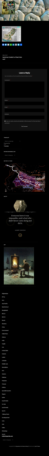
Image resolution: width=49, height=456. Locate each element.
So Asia (4, 404)
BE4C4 (3, 317)
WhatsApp (4, 431)
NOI (3, 370)
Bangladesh (5, 310)
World (3, 434)
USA (3, 424)
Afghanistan (5, 293)
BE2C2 (3, 313)
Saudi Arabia (5, 400)
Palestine (4, 380)
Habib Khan (5, 333)
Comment (7, 80)
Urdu (3, 421)
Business (4, 323)
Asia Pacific (5, 303)
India (3, 340)
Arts (3, 300)
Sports (3, 410)
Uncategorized (5, 417)
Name (6, 100)
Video (3, 427)
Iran (3, 347)
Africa (3, 297)
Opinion (4, 374)
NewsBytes (5, 367)
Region (4, 394)
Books (3, 320)
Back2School (5, 307)
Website (7, 114)
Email (6, 107)
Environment (5, 330)
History (4, 337)
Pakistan (4, 377)
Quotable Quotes (6, 390)
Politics (4, 387)
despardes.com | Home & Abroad (22, 446)
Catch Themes (37, 446)
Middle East (5, 364)
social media (5, 407)
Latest (3, 357)
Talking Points (5, 414)
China (3, 327)
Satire (3, 397)
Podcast (4, 384)
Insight (3, 343)
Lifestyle (4, 360)
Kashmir (4, 353)
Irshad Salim (5, 350)
